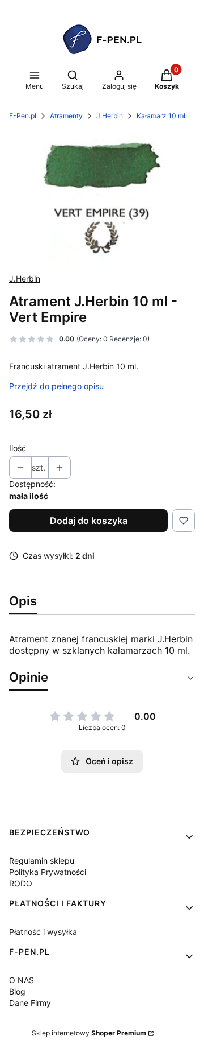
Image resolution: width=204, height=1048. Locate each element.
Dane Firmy (30, 1003)
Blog (17, 991)
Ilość (17, 448)
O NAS (21, 980)
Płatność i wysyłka (43, 931)
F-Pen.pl (22, 116)
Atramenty (66, 116)
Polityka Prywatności (47, 872)
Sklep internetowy (89, 1033)
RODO (20, 883)
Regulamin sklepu (41, 860)
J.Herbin (109, 116)
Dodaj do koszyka (89, 520)
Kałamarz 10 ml (161, 116)
